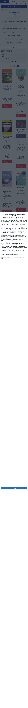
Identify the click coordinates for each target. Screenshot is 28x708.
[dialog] (14, 460)
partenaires (9, 231)
